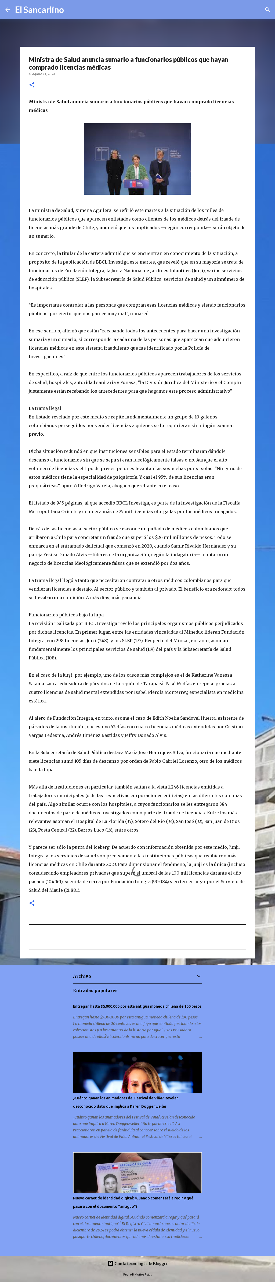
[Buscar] (71, 9)
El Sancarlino (39, 9)
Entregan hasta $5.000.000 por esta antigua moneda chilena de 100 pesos (137, 1006)
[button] (32, 85)
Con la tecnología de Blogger (141, 1263)
